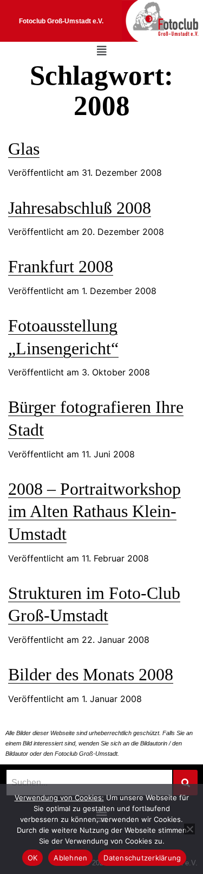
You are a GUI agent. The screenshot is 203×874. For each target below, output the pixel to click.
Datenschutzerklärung (142, 857)
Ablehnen (70, 857)
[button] (101, 51)
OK (33, 857)
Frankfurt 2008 (60, 266)
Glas (24, 148)
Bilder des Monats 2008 (90, 674)
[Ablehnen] (189, 829)
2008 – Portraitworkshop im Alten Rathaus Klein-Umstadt (94, 511)
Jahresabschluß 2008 (79, 208)
